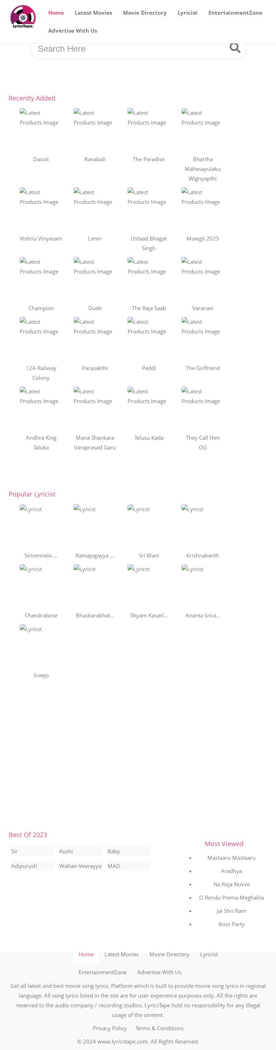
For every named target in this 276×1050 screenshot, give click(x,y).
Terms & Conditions (159, 1028)
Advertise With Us (72, 30)
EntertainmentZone (235, 12)
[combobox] (129, 49)
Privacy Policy (110, 1028)
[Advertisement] (138, 759)
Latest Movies (93, 12)
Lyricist (188, 12)
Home (56, 12)
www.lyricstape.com (122, 1041)
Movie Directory (145, 12)
